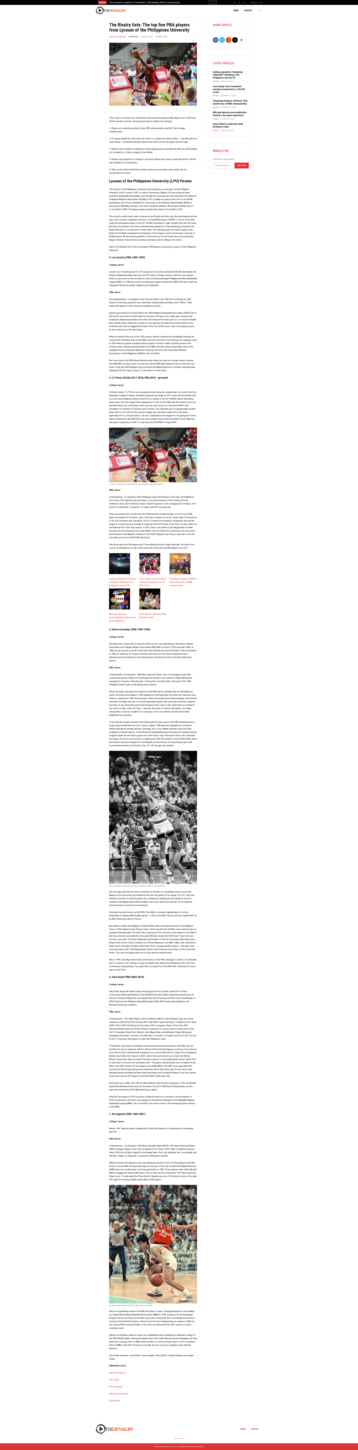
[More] (241, 40)
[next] (214, 2)
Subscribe (241, 165)
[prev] (210, 2)
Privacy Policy (179, 1438)
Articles (112, 37)
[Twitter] (243, 3)
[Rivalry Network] (111, 10)
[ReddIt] (228, 40)
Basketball (121, 37)
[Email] (235, 40)
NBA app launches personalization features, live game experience (122, 617)
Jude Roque (133, 36)
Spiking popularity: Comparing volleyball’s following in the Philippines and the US (122, 582)
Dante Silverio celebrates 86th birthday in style (228, 125)
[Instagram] (239, 3)
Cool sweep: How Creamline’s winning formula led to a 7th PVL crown (152, 582)
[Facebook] (234, 3)
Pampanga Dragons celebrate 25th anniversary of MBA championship (183, 582)
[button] (260, 10)
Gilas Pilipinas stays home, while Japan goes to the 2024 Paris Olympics (142, 2)
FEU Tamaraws (116, 1386)
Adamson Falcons (117, 1372)
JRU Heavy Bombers (118, 1393)
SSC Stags (114, 1379)
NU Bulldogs (114, 1400)
